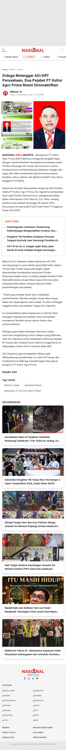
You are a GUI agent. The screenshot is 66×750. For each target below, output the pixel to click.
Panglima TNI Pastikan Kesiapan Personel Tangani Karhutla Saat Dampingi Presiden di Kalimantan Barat (32, 239)
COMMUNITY (38, 691)
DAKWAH (6, 696)
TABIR (35, 720)
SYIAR (5, 720)
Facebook (24, 682)
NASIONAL (7, 710)
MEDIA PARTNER (39, 737)
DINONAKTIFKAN (32, 385)
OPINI (35, 710)
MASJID (36, 706)
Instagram (28, 682)
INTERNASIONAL (9, 701)
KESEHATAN (38, 701)
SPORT (36, 715)
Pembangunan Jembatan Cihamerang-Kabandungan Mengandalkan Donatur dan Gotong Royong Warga (31, 229)
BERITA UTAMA (11, 385)
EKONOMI (37, 696)
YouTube (37, 682)
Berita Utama (12, 57)
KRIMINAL (7, 706)
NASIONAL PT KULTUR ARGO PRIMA (22, 391)
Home (5, 70)
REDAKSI (5, 728)
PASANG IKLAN (8, 737)
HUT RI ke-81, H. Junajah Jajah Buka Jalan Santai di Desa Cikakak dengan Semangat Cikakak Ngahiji (31, 248)
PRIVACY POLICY (9, 733)
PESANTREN (8, 715)
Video (30, 57)
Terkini (46, 57)
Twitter (33, 682)
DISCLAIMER (38, 733)
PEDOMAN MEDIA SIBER (42, 728)
